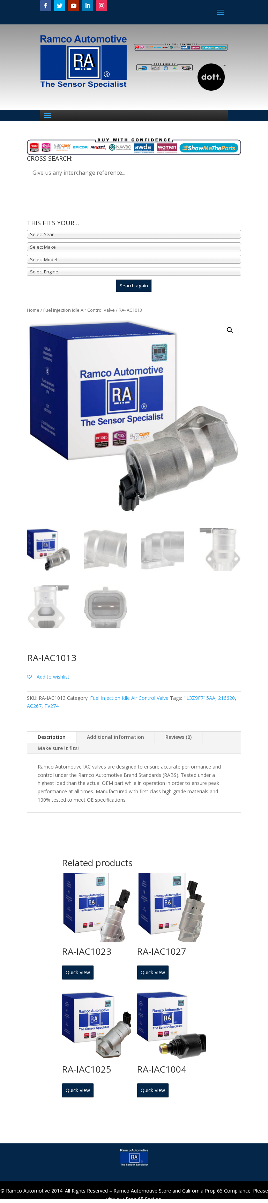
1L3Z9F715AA (199, 698)
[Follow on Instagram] (101, 5)
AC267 (34, 706)
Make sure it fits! (58, 748)
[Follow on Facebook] (45, 5)
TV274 (51, 706)
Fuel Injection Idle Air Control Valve (79, 310)
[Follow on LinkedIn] (87, 5)
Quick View (78, 972)
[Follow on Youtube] (73, 5)
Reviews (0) (178, 737)
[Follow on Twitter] (59, 5)
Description (52, 737)
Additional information (115, 737)
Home (33, 310)
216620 (226, 698)
